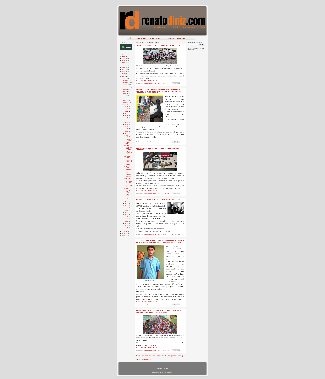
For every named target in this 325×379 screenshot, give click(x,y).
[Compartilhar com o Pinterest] (179, 83)
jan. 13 (127, 205)
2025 (123, 58)
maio (124, 96)
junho (125, 93)
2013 (123, 235)
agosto (125, 89)
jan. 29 (127, 111)
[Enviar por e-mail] (172, 83)
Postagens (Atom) (146, 359)
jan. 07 (127, 219)
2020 (123, 69)
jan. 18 (127, 201)
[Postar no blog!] (174, 83)
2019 (123, 71)
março (125, 100)
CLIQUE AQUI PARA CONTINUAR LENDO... (148, 80)
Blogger (166, 368)
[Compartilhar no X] (176, 83)
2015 (123, 231)
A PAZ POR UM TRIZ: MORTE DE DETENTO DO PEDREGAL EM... (128, 182)
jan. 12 (127, 208)
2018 (123, 74)
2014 (123, 233)
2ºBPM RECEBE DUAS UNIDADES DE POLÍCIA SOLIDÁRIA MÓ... (128, 139)
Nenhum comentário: (164, 83)
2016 (123, 78)
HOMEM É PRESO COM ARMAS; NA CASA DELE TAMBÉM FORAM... (128, 160)
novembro (126, 82)
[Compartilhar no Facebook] (177, 83)
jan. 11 (127, 210)
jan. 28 (127, 113)
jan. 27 (127, 115)
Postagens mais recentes (145, 356)
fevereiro (125, 102)
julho (124, 91)
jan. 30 (127, 109)
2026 (123, 56)
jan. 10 (127, 212)
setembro (126, 87)
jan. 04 (127, 225)
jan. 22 (127, 126)
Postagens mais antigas (176, 356)
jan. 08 (127, 216)
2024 (123, 60)
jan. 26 (127, 117)
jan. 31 (127, 106)
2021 (123, 67)
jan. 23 (127, 124)
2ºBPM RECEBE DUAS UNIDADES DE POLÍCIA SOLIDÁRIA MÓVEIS (158, 45)
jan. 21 (127, 129)
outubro (125, 84)
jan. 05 (127, 223)
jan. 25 (127, 120)
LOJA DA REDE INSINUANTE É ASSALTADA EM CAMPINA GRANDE (158, 199)
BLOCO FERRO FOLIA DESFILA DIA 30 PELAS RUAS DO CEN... (127, 193)
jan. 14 (127, 203)
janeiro (125, 104)
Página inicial (161, 356)
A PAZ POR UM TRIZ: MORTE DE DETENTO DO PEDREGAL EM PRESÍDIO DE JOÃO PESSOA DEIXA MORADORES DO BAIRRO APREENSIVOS (160, 241)
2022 (123, 65)
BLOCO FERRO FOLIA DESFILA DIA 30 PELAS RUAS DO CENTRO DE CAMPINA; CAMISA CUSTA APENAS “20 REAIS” (159, 311)
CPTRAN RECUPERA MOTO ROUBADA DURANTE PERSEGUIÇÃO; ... (128, 150)
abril (124, 98)
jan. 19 (127, 133)
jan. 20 (127, 131)
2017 (123, 76)
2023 (123, 62)
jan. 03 (127, 227)
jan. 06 (127, 221)
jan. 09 (127, 214)
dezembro (126, 80)
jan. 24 (127, 122)
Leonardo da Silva (169, 372)
